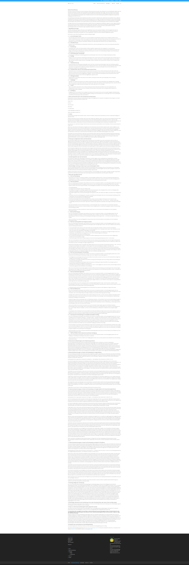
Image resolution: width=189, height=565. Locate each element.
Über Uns (116, 0)
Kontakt (120, 0)
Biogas (71, 552)
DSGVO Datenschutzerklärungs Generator (91, 527)
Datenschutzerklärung (106, 0)
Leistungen (112, 0)
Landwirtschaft (72, 554)
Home (101, 0)
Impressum (70, 544)
